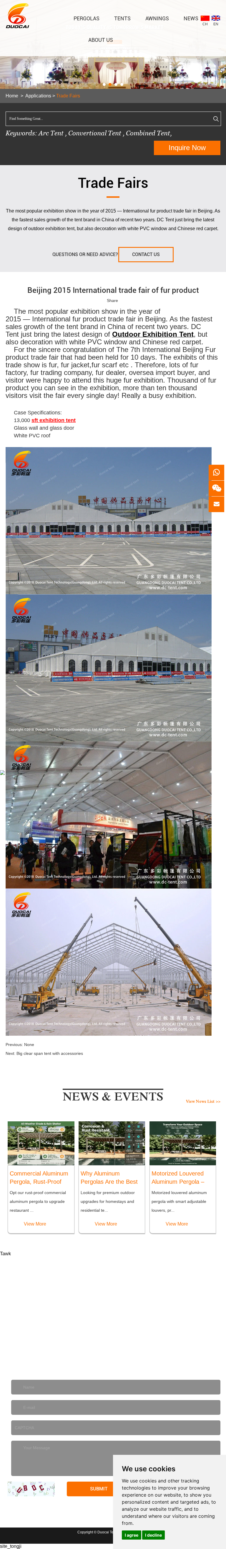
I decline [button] (153, 1535)
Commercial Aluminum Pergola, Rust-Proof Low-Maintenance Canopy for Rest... (39, 1178)
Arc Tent (51, 133)
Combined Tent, (149, 133)
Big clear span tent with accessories (49, 1053)
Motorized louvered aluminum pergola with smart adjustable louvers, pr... (179, 1201)
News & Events (113, 1098)
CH (205, 24)
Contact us (113, 1263)
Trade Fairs (68, 95)
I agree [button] (131, 1535)
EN (215, 24)
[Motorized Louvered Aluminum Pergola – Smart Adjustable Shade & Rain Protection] (182, 1143)
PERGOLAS (86, 18)
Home (12, 95)
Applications (38, 95)
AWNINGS (157, 18)
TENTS (122, 18)
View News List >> (203, 1102)
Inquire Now (187, 148)
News (191, 18)
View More (35, 1223)
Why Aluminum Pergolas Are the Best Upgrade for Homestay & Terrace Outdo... (110, 1178)
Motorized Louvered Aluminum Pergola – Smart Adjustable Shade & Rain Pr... (178, 1178)
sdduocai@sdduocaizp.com (70, 1339)
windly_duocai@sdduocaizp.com (59, 1356)
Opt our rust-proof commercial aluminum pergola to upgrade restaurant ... (38, 1201)
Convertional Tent (95, 133)
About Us (100, 40)
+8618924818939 (139, 1339)
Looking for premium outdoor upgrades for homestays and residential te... (108, 1201)
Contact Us (146, 254)
